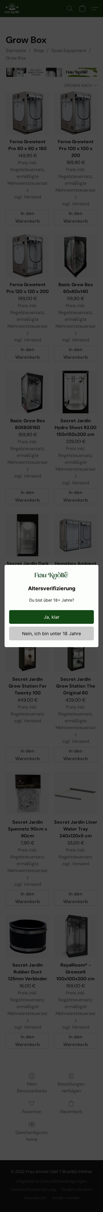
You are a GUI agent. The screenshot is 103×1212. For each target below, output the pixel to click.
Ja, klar (52, 617)
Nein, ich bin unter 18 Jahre (51, 633)
